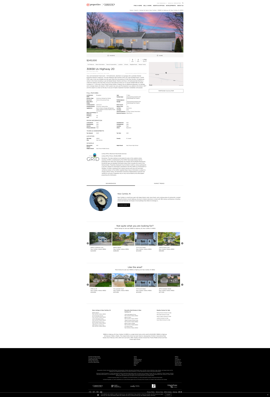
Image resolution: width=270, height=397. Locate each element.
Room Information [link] (100, 64)
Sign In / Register (174, 3)
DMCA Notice (178, 365)
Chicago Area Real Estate (94, 358)
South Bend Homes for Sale (163, 320)
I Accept (168, 394)
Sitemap (175, 392)
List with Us (178, 359)
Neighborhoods (137, 360)
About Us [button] (180, 5)
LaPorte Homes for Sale (162, 318)
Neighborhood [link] (133, 64)
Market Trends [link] (142, 64)
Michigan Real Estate (93, 360)
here (154, 395)
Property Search (138, 359)
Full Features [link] (91, 64)
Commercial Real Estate (94, 356)
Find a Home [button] (138, 5)
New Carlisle (106, 73)
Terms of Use (178, 363)
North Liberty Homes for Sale (164, 316)
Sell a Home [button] (147, 5)
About (135, 358)
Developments (171, 5)
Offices (176, 356)
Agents (176, 358)
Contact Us (177, 360)
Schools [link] (126, 64)
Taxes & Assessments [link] (111, 64)
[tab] (111, 184)
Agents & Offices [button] (158, 5)
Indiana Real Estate (93, 359)
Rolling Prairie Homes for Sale (164, 312)
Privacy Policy (178, 362)
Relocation (136, 362)
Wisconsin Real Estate (93, 362)
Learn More (123, 205)
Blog (135, 365)
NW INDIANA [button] (161, 3)
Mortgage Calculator (166, 90)
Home (135, 356)
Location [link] (120, 64)
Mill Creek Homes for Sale (163, 314)
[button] (166, 74)
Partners (136, 363)
